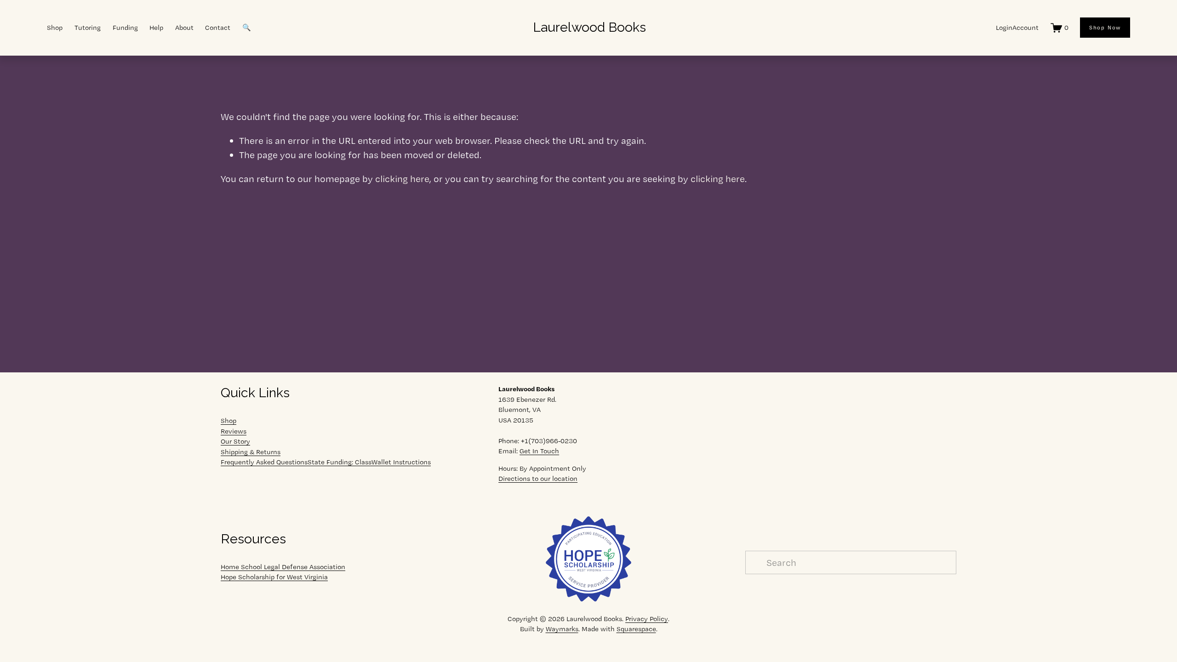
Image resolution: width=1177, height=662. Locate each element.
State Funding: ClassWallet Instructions (369, 462)
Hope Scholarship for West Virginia (274, 577)
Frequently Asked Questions (264, 462)
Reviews (233, 431)
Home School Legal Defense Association (283, 567)
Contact (217, 27)
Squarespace (636, 629)
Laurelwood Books (589, 27)
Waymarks (562, 629)
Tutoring (87, 27)
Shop (228, 421)
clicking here (402, 178)
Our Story (235, 441)
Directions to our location (537, 478)
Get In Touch (539, 451)
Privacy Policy (646, 619)
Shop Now (1105, 27)
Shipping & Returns (250, 452)
